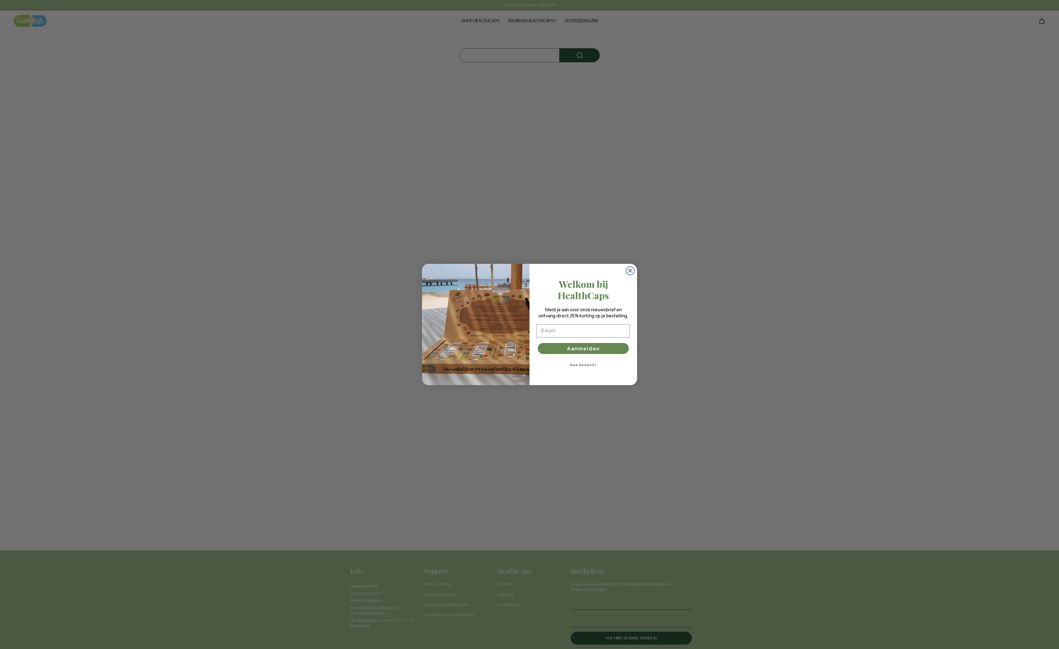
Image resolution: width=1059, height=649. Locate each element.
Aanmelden (583, 348)
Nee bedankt (583, 365)
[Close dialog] (630, 271)
